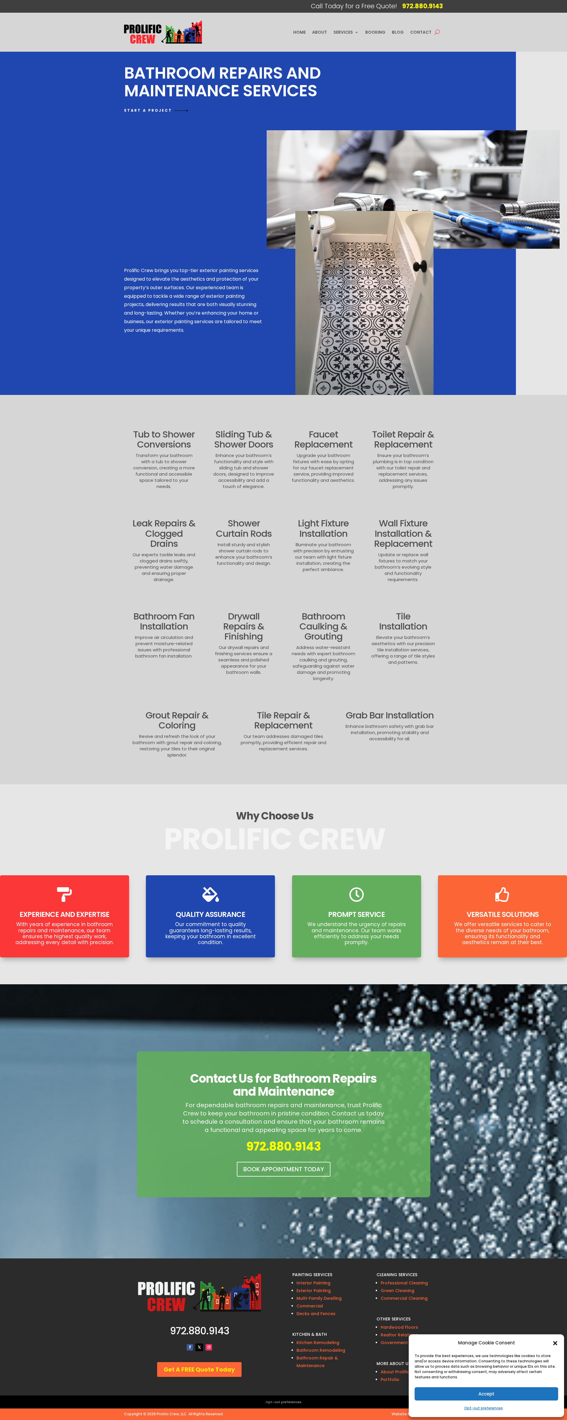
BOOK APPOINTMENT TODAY (283, 1169)
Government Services (404, 1343)
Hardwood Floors (399, 1327)
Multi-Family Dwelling (319, 1298)
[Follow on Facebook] (190, 1347)
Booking (375, 32)
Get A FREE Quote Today (199, 1369)
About (319, 32)
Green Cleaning (397, 1291)
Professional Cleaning (404, 1283)
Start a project (148, 110)
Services (343, 32)
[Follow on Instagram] (209, 1347)
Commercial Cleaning (404, 1298)
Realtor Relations (399, 1335)
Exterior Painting (313, 1291)
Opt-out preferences (483, 1408)
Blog (398, 32)
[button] (555, 1343)
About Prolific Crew (401, 1372)
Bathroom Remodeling (320, 1350)
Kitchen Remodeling (317, 1343)
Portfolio (390, 1379)
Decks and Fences (315, 1314)
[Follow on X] (199, 1347)
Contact (420, 32)
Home (299, 32)
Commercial (309, 1306)
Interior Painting (313, 1283)
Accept (486, 1394)
